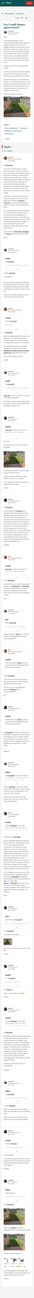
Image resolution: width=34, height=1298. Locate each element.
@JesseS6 (9, 165)
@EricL (18, 634)
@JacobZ (12, 273)
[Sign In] (29, 3)
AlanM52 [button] (11, 417)
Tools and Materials (11, 128)
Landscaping (9, 133)
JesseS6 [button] (10, 31)
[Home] (2, 13)
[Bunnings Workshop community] (8, 3)
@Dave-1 (10, 234)
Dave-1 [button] (10, 812)
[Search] (2, 8)
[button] (5, 32)
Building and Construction (13, 131)
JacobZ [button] (10, 157)
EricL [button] (9, 556)
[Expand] (17, 269)
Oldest (10, 151)
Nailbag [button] (10, 499)
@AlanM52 (18, 231)
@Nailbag (25, 231)
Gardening (23, 128)
